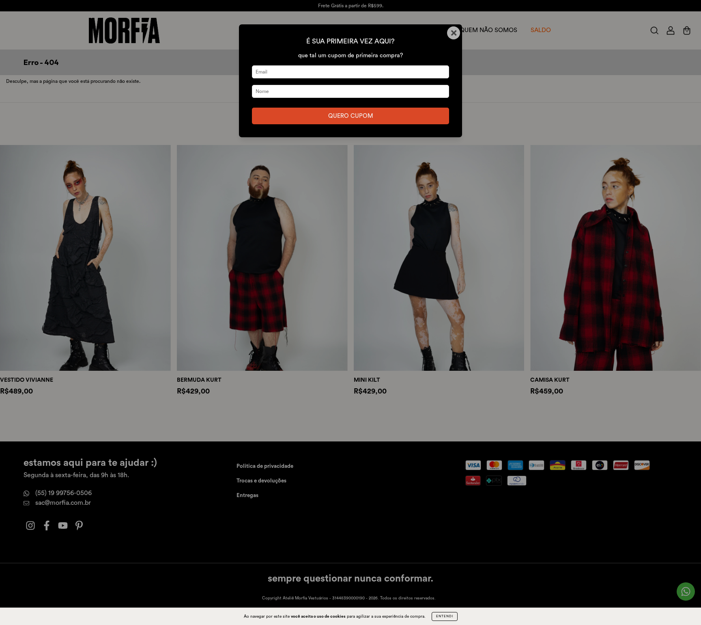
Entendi (444, 616)
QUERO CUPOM (350, 116)
